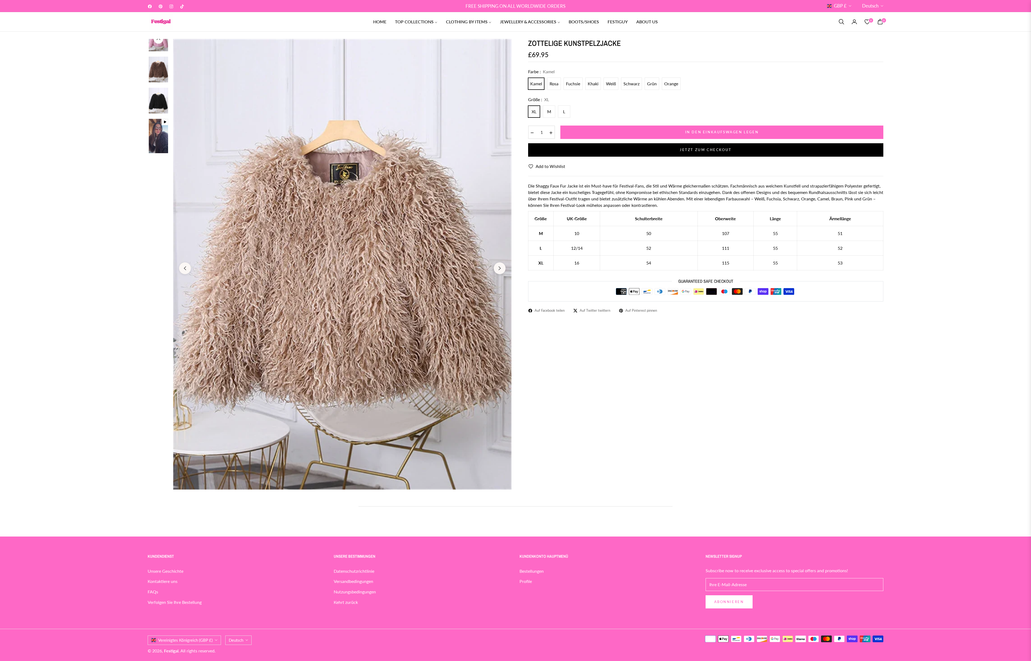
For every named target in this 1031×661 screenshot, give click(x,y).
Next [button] (500, 268)
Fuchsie (573, 83)
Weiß (611, 83)
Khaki (593, 83)
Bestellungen (532, 571)
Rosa (554, 83)
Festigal (171, 650)
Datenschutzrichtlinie (354, 571)
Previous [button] (185, 268)
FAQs (153, 591)
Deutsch (870, 6)
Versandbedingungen (353, 581)
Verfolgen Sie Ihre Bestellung (175, 602)
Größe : (538, 99)
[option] (342, 264)
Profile (526, 581)
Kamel (536, 83)
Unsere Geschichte (165, 571)
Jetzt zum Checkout (706, 150)
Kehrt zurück (346, 602)
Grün (652, 83)
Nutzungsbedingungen (355, 591)
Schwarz (631, 83)
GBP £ (840, 6)
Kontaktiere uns (162, 581)
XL (534, 111)
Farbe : (541, 71)
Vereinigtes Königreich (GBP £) (185, 640)
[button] (841, 21)
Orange (671, 83)
